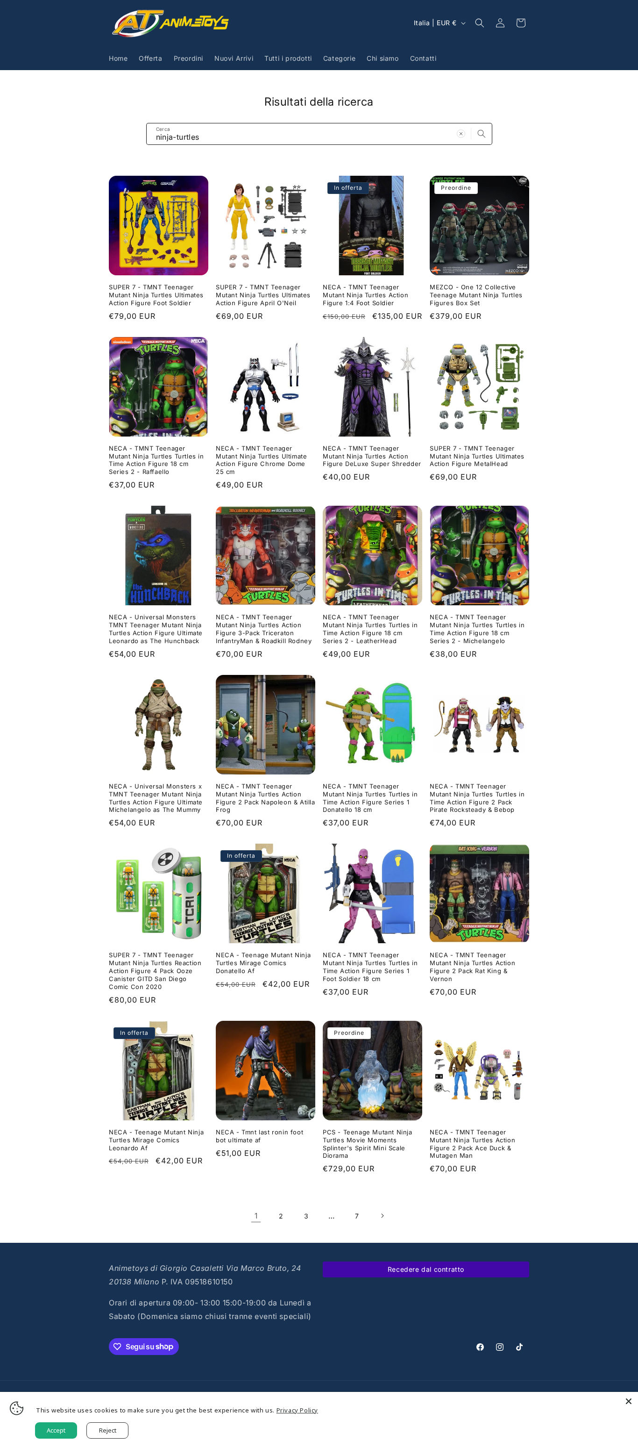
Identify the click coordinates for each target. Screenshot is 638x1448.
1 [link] (256, 1215)
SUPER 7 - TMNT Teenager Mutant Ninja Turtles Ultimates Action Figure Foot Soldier (156, 295)
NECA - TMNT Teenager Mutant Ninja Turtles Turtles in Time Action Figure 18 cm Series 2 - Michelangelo (477, 629)
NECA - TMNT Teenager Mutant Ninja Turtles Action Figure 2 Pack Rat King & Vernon (472, 966)
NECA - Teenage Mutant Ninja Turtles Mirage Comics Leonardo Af (156, 1140)
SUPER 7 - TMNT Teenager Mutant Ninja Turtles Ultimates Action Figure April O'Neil (263, 295)
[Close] (628, 1401)
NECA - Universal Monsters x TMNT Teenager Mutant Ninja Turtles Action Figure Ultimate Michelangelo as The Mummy (156, 798)
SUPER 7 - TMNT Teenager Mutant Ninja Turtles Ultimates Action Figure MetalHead (477, 456)
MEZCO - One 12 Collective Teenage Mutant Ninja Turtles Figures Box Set (476, 295)
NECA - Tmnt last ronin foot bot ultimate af (259, 1136)
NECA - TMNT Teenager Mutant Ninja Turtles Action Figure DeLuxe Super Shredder (372, 456)
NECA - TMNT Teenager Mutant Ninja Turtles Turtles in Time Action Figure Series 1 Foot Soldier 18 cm (370, 966)
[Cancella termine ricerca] (461, 133)
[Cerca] (481, 133)
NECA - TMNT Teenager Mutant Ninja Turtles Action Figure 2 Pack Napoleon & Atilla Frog (265, 798)
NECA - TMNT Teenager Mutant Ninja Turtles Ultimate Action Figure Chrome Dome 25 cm (261, 460)
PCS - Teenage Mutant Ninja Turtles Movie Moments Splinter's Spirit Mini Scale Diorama (367, 1144)
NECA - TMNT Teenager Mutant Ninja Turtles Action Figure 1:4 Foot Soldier (365, 295)
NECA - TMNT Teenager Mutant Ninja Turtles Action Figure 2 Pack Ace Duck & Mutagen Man (472, 1144)
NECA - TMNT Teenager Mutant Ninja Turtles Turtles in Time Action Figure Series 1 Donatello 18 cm (370, 798)
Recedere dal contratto (426, 1269)
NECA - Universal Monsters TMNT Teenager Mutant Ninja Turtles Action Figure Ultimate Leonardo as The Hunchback (156, 629)
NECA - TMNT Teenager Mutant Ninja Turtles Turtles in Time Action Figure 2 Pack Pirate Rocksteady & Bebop (477, 798)
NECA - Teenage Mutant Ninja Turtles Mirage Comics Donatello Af (263, 963)
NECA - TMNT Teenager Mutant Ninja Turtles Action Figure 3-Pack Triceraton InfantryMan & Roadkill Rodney (264, 629)
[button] (479, 23)
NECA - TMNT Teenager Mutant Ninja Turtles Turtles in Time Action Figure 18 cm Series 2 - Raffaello (156, 460)
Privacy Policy (297, 1410)
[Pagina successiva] (382, 1215)
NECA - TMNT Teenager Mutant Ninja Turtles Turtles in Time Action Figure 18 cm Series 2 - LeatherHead (370, 629)
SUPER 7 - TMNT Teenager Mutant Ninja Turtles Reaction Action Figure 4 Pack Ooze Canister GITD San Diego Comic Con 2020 (155, 970)
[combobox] (319, 133)
